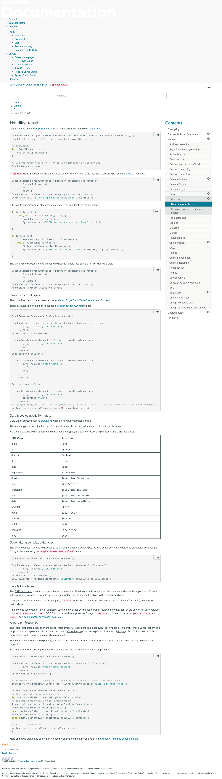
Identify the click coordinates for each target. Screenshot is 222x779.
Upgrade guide (176, 312)
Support (12, 19)
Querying (176, 199)
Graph (17, 109)
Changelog (174, 129)
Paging (173, 252)
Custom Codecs (178, 179)
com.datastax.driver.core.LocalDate (43, 617)
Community (20, 39)
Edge (69, 300)
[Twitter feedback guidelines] (9, 758)
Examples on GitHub (25, 50)
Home (17, 102)
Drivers (12, 53)
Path (75, 300)
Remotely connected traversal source (187, 210)
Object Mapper (177, 242)
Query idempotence (179, 257)
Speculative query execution (184, 282)
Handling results (183, 204)
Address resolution (179, 144)
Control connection (179, 174)
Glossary (13, 79)
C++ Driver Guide (23, 61)
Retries (173, 272)
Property (105, 300)
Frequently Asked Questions (183, 134)
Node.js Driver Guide (25, 71)
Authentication (177, 154)
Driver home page (24, 57)
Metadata (174, 227)
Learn (11, 32)
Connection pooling (179, 169)
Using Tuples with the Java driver (187, 307)
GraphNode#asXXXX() (69, 305)
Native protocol (177, 237)
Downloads (14, 26)
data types (46, 420)
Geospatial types (178, 189)
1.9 (207, 87)
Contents (173, 123)
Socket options (177, 277)
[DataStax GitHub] (12, 758)
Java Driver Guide (24, 68)
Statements (175, 292)
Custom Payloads (178, 184)
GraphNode (95, 128)
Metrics (173, 232)
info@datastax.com (10, 753)
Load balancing (177, 217)
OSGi (172, 247)
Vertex (61, 300)
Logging (173, 222)
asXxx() (130, 173)
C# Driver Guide (23, 64)
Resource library (23, 46)
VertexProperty (87, 300)
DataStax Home (17, 22)
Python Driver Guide (25, 75)
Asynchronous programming (184, 149)
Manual (18, 105)
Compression (176, 159)
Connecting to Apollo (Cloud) (185, 164)
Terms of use (35, 761)
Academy (19, 35)
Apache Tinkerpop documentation (119, 738)
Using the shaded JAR (181, 302)
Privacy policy (23, 761)
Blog (16, 42)
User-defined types (179, 297)
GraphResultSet (43, 128)
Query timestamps (179, 262)
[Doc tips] (6, 758)
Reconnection (176, 267)
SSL (171, 287)
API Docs (173, 317)
